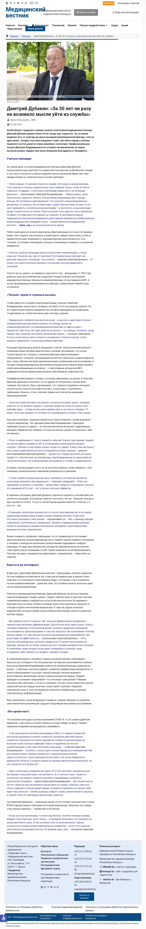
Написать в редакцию (84, 896)
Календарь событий (128, 3)
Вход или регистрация (127, 12)
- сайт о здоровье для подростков (119, 873)
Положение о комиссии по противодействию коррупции (55, 878)
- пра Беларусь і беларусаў (115, 881)
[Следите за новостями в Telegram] (22, 3)
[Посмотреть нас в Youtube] (18, 3)
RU (31, 3)
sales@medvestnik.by (85, 889)
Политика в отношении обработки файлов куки (24, 909)
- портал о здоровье (119, 867)
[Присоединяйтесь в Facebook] (14, 3)
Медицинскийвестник (25, 12)
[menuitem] (23, 25)
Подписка (108, 3)
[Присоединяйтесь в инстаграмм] (7, 3)
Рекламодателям (50, 865)
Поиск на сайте (87, 12)
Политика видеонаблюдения (66, 907)
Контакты (46, 851)
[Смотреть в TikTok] (26, 3)
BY (37, 3)
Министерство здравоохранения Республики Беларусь (117, 860)
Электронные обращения (54, 854)
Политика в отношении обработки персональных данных (112, 909)
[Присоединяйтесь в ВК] (11, 3)
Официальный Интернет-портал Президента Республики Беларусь (118, 852)
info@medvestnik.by (84, 873)
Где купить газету (50, 868)
